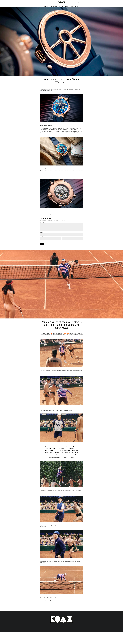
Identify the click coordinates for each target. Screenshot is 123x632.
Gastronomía (60, 6)
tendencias (55, 597)
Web (62, 236)
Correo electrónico (42, 236)
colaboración (66, 333)
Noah (48, 597)
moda (44, 597)
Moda (45, 6)
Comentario (42, 222)
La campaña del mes (60, 330)
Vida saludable (54, 6)
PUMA (51, 333)
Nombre (41, 232)
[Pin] (50, 214)
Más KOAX (76, 6)
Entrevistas (67, 6)
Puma (51, 597)
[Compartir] (45, 214)
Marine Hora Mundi (69, 127)
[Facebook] (40, 2)
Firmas (72, 6)
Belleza (48, 6)
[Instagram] (42, 2)
